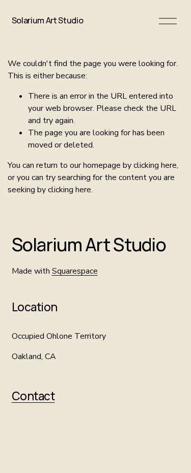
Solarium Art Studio (48, 20)
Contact (33, 396)
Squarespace (75, 271)
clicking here (155, 165)
